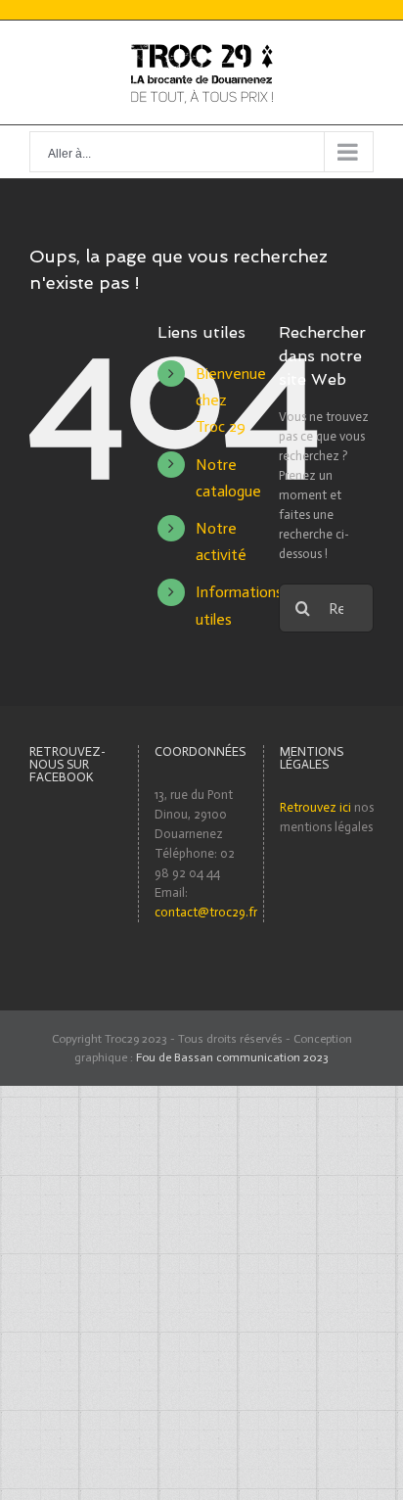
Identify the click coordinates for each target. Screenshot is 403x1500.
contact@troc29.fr (206, 912)
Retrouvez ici (315, 807)
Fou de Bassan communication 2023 (232, 1057)
